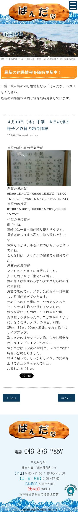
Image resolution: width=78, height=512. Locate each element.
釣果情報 (13, 59)
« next (11, 397)
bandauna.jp (29, 510)
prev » (66, 397)
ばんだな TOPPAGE (39, 12)
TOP (3, 59)
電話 (39, 451)
